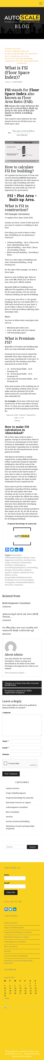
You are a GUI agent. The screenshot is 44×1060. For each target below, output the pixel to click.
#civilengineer (20, 565)
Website (5, 754)
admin (8, 82)
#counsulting (32, 567)
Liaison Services (12, 49)
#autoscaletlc (25, 563)
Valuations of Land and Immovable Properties (22, 62)
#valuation (18, 585)
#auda (7, 563)
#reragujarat (10, 582)
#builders (9, 565)
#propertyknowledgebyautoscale (18, 577)
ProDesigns (27, 1056)
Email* (7, 883)
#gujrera (8, 572)
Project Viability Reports (16, 51)
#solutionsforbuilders (25, 582)
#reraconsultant (26, 580)
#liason (8, 575)
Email (5, 748)
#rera (17, 580)
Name (5, 741)
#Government (17, 570)
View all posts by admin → (15, 673)
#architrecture (30, 560)
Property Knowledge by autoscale (21, 54)
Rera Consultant (12, 56)
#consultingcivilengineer (15, 567)
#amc (33, 558)
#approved (9, 560)
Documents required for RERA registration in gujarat (18, 692)
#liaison (16, 572)
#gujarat (27, 570)
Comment (6, 713)
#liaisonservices (27, 572)
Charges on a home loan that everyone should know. (22, 684)
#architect (18, 560)
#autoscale (15, 563)
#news (14, 575)
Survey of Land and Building (18, 58)
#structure (9, 585)
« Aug (6, 998)
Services (24, 56)
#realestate (9, 580)
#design (8, 570)
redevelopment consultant (17, 807)
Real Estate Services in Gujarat (18, 802)
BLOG (22, 26)
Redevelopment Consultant (16, 603)
